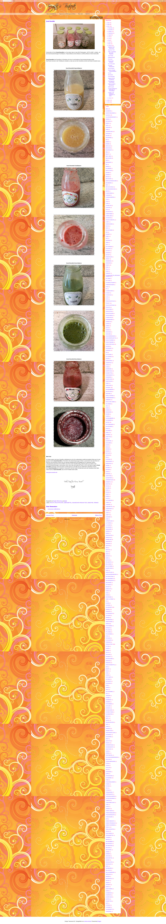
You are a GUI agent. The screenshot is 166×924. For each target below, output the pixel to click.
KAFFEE (107, 422)
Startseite (74, 515)
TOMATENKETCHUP (110, 802)
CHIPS (107, 203)
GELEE (107, 327)
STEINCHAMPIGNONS (110, 761)
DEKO (107, 228)
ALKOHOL (108, 115)
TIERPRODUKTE (109, 794)
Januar (109, 97)
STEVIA (107, 763)
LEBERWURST (109, 508)
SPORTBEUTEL (109, 755)
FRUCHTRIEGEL (109, 315)
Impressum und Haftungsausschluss (67, 13)
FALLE (107, 269)
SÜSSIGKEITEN (109, 775)
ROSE (107, 673)
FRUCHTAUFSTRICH (110, 305)
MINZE (107, 553)
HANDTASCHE (109, 381)
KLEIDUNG (108, 459)
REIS (107, 666)
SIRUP (107, 738)
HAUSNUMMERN (109, 389)
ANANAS (107, 119)
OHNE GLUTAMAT (110, 599)
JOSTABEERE (109, 420)
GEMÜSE (108, 329)
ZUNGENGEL (108, 911)
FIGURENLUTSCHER (110, 282)
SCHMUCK (108, 707)
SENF (107, 724)
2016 (108, 100)
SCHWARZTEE (109, 714)
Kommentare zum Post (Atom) (77, 519)
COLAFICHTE (109, 211)
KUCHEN (108, 488)
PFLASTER (108, 629)
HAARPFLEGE (109, 370)
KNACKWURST (109, 461)
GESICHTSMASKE (110, 342)
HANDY (107, 383)
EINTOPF (108, 254)
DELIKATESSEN (109, 230)
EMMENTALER (109, 256)
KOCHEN (108, 467)
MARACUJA (108, 537)
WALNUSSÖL (108, 849)
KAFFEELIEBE (109, 426)
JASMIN (107, 416)
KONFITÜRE (108, 475)
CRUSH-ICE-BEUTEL (110, 219)
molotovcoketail (87, 921)
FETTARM (108, 278)
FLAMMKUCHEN (109, 290)
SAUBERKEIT (108, 699)
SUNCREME (108, 771)
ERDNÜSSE (108, 263)
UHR (107, 818)
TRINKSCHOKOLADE (110, 812)
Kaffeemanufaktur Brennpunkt (111, 84)
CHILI (107, 201)
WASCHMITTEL (109, 857)
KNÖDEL (108, 465)
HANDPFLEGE (109, 379)
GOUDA (107, 358)
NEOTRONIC (108, 582)
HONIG (107, 407)
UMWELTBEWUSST (110, 821)
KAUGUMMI (108, 442)
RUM (107, 685)
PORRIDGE (108, 642)
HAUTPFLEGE (109, 391)
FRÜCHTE (108, 307)
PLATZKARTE (109, 640)
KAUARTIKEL (108, 440)
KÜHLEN (107, 492)
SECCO (107, 716)
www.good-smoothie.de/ (51, 472)
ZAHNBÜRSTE (109, 892)
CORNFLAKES (109, 215)
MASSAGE (108, 543)
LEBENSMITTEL (68, 502)
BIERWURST (108, 162)
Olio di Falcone (111, 68)
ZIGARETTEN (109, 901)
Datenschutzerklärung (51, 13)
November (110, 29)
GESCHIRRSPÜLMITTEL (111, 338)
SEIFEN (107, 720)
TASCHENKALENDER (110, 781)
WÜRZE (107, 890)
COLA (107, 209)
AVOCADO (108, 133)
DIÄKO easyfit (111, 86)
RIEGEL (107, 671)
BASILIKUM (108, 147)
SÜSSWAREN (108, 777)
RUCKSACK (108, 683)
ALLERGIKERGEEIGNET (111, 117)
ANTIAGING (108, 121)
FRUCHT (52, 502)
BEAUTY (107, 154)
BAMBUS (108, 141)
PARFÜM (108, 623)
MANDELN (108, 531)
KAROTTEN (108, 436)
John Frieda (110, 55)
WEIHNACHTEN (109, 862)
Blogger (99, 921)
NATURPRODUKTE (110, 580)
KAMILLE (108, 432)
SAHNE (107, 687)
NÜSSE (107, 594)
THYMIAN (108, 790)
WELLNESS (108, 870)
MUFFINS (108, 560)
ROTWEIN (108, 679)
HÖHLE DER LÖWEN (110, 401)
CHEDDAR (108, 195)
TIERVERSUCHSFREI (110, 796)
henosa (109, 72)
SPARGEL (108, 753)
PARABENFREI (109, 619)
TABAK (107, 779)
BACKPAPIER (108, 137)
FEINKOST (108, 273)
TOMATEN (108, 800)
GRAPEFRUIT (109, 362)
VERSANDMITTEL (109, 835)
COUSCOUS (108, 217)
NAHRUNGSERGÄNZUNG (111, 574)
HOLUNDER (108, 403)
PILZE (107, 636)
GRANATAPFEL (109, 360)
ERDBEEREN (108, 260)
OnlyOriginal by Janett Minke (111, 82)
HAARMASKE (108, 368)
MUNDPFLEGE (109, 568)
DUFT (107, 244)
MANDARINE (108, 529)
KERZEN (107, 451)
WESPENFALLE (109, 878)
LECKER (107, 510)
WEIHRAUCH (108, 864)
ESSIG (107, 267)
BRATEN (107, 176)
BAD (107, 139)
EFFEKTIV (108, 250)
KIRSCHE (108, 455)
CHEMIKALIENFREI (110, 197)
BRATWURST (108, 178)
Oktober (110, 31)
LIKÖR (107, 512)
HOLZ (107, 405)
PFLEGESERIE (109, 633)
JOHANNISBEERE (109, 418)
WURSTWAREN (109, 888)
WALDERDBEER (109, 841)
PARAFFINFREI (109, 621)
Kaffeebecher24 (111, 57)
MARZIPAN (108, 541)
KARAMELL (108, 434)
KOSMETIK (108, 481)
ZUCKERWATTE (109, 909)
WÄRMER (108, 853)
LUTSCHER (108, 525)
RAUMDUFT (108, 656)
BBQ (107, 152)
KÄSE (107, 438)
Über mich (80, 13)
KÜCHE (107, 486)
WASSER (108, 860)
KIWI (107, 457)
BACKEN (107, 135)
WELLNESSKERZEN (110, 872)
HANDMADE (108, 377)
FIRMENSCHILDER (110, 284)
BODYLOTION (109, 170)
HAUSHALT (108, 387)
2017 (108, 26)
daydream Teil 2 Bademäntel (111, 48)
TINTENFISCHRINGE (110, 798)
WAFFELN (108, 839)
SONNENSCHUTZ (109, 747)
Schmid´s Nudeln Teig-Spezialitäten (112, 71)
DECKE (107, 226)
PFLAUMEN (108, 631)
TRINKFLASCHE (109, 810)
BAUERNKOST (109, 150)
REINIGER (108, 662)
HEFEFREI (108, 393)
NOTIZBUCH (108, 584)
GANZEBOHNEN (109, 319)
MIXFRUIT (108, 555)
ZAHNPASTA (108, 894)
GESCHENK (108, 331)
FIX (106, 288)
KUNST (107, 494)
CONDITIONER (109, 213)
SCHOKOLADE (109, 710)
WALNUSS (108, 847)
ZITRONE (108, 905)
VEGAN (107, 831)
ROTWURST (108, 681)
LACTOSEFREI (109, 500)
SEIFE (107, 718)
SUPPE (107, 773)
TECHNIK (108, 786)
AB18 (107, 108)
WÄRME (107, 851)
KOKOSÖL (108, 473)
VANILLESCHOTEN (110, 829)
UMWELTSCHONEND (110, 825)
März (109, 43)
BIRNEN (107, 166)
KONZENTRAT (109, 477)
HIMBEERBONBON (110, 397)
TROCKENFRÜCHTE (110, 814)
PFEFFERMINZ (109, 625)
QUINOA (107, 650)
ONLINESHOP (75, 502)
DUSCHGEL (108, 248)
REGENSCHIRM (109, 658)
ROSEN (107, 675)
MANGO (107, 533)
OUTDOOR (108, 615)
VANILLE (107, 827)
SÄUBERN (108, 701)
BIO (106, 164)
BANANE (107, 143)
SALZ (107, 693)
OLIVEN (107, 603)
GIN (106, 352)
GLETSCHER (108, 354)
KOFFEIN (108, 469)
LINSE (107, 518)
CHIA (107, 199)
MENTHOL (108, 549)
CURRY (107, 221)
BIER (107, 160)
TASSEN (107, 783)
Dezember (110, 27)
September (110, 33)
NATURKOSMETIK (110, 578)
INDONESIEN (108, 412)
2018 (108, 24)
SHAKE (107, 726)
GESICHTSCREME (110, 340)
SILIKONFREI (108, 736)
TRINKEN (96, 502)
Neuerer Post (50, 515)
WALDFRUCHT (109, 843)
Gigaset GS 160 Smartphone (111, 79)
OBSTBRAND (108, 597)
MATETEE (108, 545)
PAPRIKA (108, 617)
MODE (107, 557)
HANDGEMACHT (109, 375)
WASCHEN (108, 855)
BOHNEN (108, 172)
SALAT (107, 689)
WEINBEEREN (109, 868)
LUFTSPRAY (108, 523)
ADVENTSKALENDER (110, 113)
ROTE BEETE (109, 677)
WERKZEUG (108, 874)
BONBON (108, 174)
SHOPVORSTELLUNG (110, 732)
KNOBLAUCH (108, 463)
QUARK (107, 648)
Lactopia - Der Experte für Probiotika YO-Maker (111, 94)
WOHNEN (108, 884)
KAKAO (107, 428)
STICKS (107, 765)
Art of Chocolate (111, 63)
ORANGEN (108, 611)
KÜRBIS (107, 496)
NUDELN (108, 590)
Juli (109, 36)
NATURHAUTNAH (109, 576)
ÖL (106, 601)
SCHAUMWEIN (109, 703)
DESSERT (108, 234)
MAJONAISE (108, 527)
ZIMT (107, 903)
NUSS (107, 592)
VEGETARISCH (109, 833)
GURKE (107, 366)
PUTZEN (107, 646)
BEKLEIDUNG (109, 158)
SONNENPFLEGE (109, 744)
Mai (109, 40)
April (109, 42)
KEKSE (107, 447)
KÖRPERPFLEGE (109, 479)
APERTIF (108, 123)
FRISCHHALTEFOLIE (110, 301)
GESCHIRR (108, 333)
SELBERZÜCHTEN (110, 722)
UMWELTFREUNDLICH (111, 823)
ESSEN (107, 265)
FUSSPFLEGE (109, 317)
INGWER (108, 414)
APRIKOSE (108, 127)
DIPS (107, 238)
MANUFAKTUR (109, 535)
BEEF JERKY (108, 156)
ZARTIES (108, 899)
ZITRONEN (108, 907)
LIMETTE (108, 514)
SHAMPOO (108, 728)
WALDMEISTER (109, 845)
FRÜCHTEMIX (109, 309)
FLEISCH (108, 292)
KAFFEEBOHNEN (109, 424)
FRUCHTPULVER (59, 502)
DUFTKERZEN (109, 246)
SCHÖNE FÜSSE (109, 712)
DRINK (107, 242)
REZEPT (107, 668)
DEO (107, 232)
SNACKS (107, 742)
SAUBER (107, 697)
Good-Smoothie (111, 76)
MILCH (107, 551)
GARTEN (108, 323)
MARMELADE (109, 539)
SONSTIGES (108, 749)
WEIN (107, 866)
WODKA (107, 882)
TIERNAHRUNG (109, 792)
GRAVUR (108, 364)
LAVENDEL (108, 504)
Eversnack (110, 59)
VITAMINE (108, 837)
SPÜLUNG (108, 759)
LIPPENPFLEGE (109, 520)
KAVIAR (107, 444)
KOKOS (107, 471)
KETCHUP (108, 453)
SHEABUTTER (109, 730)
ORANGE (108, 609)
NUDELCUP (108, 588)
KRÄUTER (108, 483)
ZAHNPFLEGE (109, 897)
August (109, 34)
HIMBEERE (108, 399)
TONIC (107, 804)
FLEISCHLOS (108, 294)
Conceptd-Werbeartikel (111, 66)
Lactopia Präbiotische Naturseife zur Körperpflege (112, 89)
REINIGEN (108, 660)
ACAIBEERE (108, 110)
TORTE (107, 806)
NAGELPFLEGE (109, 572)
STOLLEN (108, 767)
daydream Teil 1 (111, 49)
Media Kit (88, 13)
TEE (107, 788)
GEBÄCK (108, 325)
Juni (109, 38)
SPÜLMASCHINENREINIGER (112, 757)
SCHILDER (108, 705)
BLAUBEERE (108, 168)
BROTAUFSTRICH (109, 186)
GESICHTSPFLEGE (110, 344)
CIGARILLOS (108, 205)
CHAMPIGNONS (109, 193)
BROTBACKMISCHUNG (111, 189)
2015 (108, 101)
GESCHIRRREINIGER (110, 336)
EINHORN (108, 252)
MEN (107, 547)
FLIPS (107, 297)
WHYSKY (108, 880)
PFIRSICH (108, 627)
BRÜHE (107, 191)
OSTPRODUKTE (109, 613)
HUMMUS (108, 409)
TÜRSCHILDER (109, 816)
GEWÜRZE (108, 350)
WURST (107, 886)
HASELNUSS (108, 385)
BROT (107, 184)
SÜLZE (107, 769)
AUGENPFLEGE (109, 131)
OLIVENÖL (108, 605)
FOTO (107, 299)
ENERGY (108, 258)
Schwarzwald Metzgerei (110, 61)
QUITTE (107, 652)
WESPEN (108, 876)
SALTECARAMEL (109, 691)
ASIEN (107, 129)
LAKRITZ (108, 502)
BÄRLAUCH (108, 145)
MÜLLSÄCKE (108, 564)
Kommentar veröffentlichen (54, 509)
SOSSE (107, 751)
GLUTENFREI (109, 356)
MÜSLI (107, 570)
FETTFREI (108, 280)
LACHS (107, 498)
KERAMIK (108, 449)
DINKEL (107, 236)
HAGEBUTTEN (109, 373)
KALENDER (108, 430)
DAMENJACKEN (109, 224)
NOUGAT (108, 586)
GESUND (108, 346)
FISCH (107, 286)
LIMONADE (108, 516)
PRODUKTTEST (83, 502)
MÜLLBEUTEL (109, 562)
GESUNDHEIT (109, 348)
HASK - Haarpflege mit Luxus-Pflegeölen (112, 52)
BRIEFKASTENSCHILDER (111, 180)
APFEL (107, 125)
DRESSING (108, 240)
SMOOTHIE (90, 502)
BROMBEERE (109, 182)
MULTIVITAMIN (109, 566)
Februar (110, 45)
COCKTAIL (108, 207)
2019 (108, 22)
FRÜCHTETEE (109, 311)
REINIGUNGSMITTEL (110, 664)
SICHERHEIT (108, 734)
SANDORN (108, 695)
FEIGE (107, 271)
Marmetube (110, 74)
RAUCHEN (108, 654)
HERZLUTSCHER (109, 395)
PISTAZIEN (108, 638)
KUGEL (107, 490)
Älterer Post (98, 515)
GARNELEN (108, 321)
